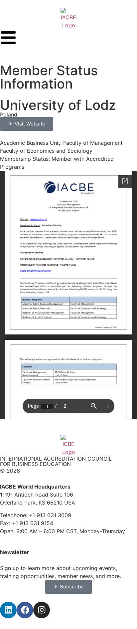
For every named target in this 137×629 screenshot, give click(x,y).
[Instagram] (41, 610)
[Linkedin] (8, 610)
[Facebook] (25, 610)
